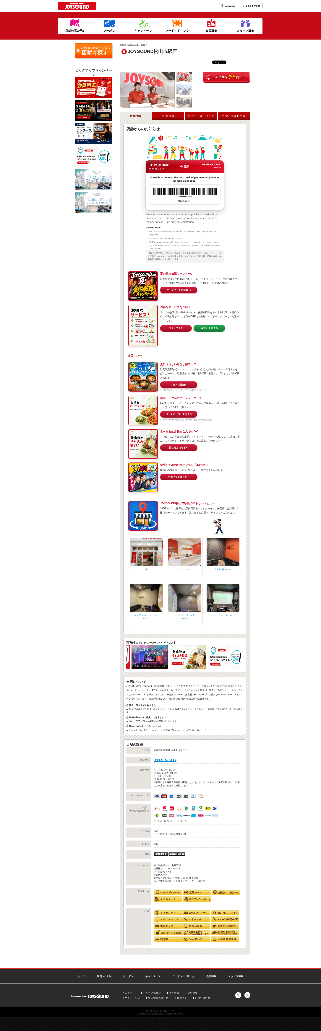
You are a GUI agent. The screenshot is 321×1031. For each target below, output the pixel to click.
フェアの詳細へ (178, 384)
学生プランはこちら (179, 476)
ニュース (130, 992)
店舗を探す (133, 44)
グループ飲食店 (152, 992)
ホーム (81, 976)
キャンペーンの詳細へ (179, 290)
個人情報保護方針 (158, 997)
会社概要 (182, 997)
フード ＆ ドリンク (183, 976)
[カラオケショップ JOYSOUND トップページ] (90, 996)
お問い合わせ (202, 997)
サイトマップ (132, 997)
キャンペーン (152, 976)
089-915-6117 (165, 760)
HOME (123, 44)
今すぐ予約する (209, 328)
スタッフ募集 (236, 976)
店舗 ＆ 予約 (104, 976)
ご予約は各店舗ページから (95, 51)
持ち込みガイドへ (178, 447)
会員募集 (211, 976)
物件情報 (174, 992)
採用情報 (193, 992)
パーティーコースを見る (179, 414)
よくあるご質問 (252, 6)
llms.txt (160, 1019)
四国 (143, 44)
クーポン (128, 976)
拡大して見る (176, 328)
